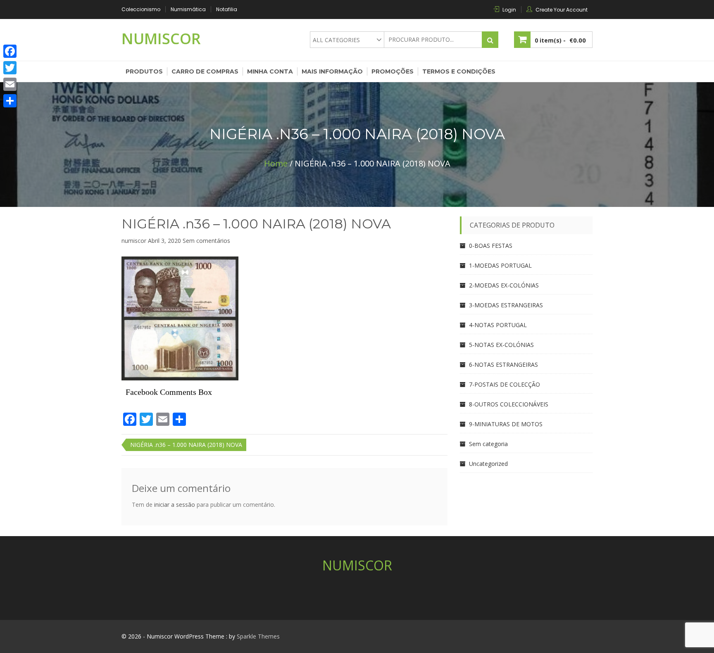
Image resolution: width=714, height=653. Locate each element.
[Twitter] (10, 67)
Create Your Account (562, 9)
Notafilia (226, 9)
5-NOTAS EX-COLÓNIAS (501, 345)
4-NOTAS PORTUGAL (498, 325)
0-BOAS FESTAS (490, 245)
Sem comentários (206, 241)
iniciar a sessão (174, 504)
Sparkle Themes (258, 636)
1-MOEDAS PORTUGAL (500, 265)
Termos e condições (458, 71)
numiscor (133, 241)
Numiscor (161, 38)
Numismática (188, 9)
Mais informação (332, 71)
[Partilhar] (10, 101)
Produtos (144, 71)
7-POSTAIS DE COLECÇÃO (504, 384)
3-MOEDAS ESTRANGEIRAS (506, 305)
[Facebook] (10, 51)
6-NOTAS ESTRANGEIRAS (503, 364)
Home (276, 163)
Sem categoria (488, 444)
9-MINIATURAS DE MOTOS (506, 424)
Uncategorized (488, 464)
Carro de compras (204, 71)
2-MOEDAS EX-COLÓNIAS (504, 285)
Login (509, 9)
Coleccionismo (140, 9)
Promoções (392, 71)
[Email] (10, 84)
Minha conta (270, 71)
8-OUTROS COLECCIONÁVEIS (508, 404)
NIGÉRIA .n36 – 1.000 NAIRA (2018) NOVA (256, 224)
